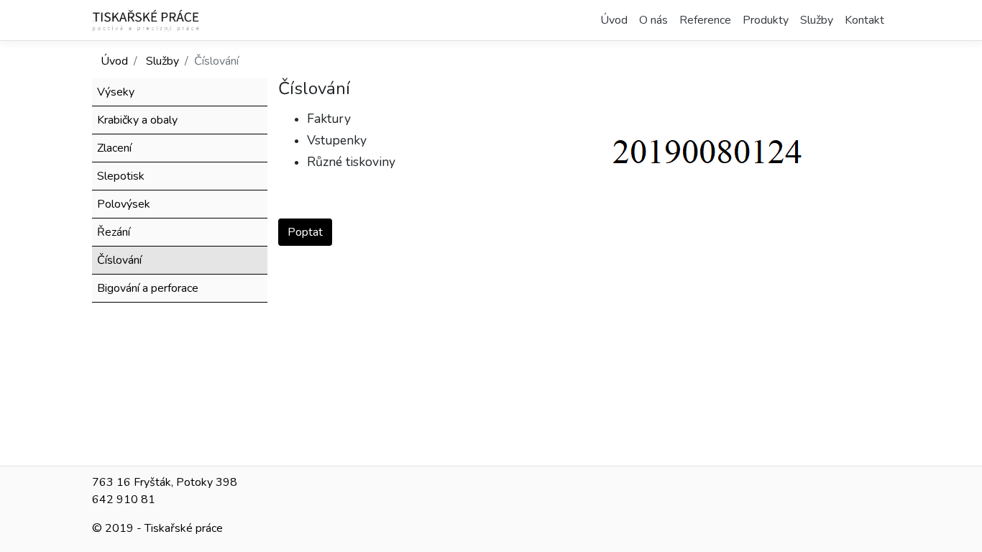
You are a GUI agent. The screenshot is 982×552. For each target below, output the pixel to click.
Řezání (113, 232)
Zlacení (114, 148)
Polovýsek (123, 204)
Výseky (115, 92)
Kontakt (864, 20)
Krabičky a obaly (137, 120)
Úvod (614, 20)
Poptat (305, 232)
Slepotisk (120, 176)
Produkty (766, 20)
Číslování (119, 260)
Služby (816, 20)
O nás (653, 20)
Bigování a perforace (147, 288)
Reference (705, 20)
